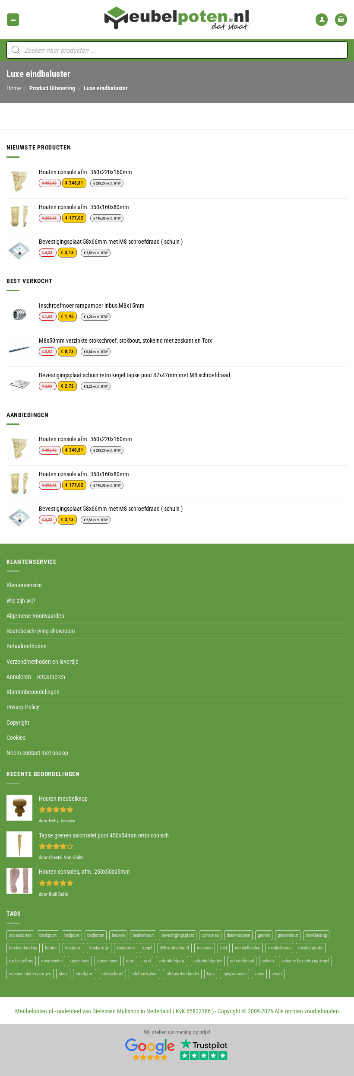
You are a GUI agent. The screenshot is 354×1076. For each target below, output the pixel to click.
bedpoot (71, 935)
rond (146, 961)
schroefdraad (242, 961)
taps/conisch (234, 974)
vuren (259, 974)
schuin (268, 961)
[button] (13, 19)
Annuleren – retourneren (35, 676)
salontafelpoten (207, 961)
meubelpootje (310, 948)
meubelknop (279, 948)
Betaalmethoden (26, 646)
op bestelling (21, 961)
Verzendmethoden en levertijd (42, 661)
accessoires (20, 935)
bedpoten (95, 935)
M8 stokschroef (174, 948)
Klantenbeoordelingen (33, 691)
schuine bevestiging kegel (305, 961)
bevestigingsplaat (177, 935)
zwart (277, 974)
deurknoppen (238, 935)
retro (130, 961)
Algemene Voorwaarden (35, 615)
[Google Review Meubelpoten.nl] (150, 1049)
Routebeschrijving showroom (40, 630)
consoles (210, 935)
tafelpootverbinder (182, 974)
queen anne (107, 961)
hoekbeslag (316, 935)
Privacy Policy (22, 707)
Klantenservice (24, 585)
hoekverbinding (23, 948)
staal (63, 974)
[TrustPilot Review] (204, 1049)
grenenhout (288, 935)
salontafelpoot (172, 961)
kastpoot (73, 948)
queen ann (79, 961)
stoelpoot (85, 974)
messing (204, 948)
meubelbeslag (247, 948)
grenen (264, 935)
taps (211, 974)
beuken (118, 935)
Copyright (17, 722)
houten (51, 948)
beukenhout (143, 935)
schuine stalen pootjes (30, 974)
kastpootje (99, 948)
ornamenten (52, 961)
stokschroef (112, 974)
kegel (147, 948)
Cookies (15, 737)
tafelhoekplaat (144, 974)
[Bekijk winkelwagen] (341, 19)
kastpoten (126, 948)
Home (13, 88)
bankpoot (48, 935)
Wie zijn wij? (20, 600)
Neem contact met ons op (37, 752)
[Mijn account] (322, 19)
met (223, 948)
